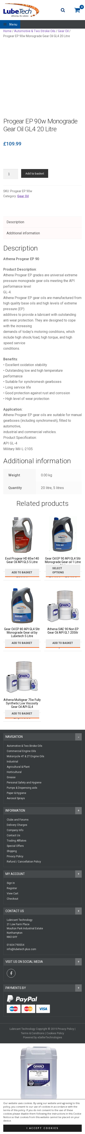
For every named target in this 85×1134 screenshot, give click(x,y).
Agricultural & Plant (18, 766)
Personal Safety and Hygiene (24, 782)
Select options (58, 570)
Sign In (11, 883)
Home (7, 31)
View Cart (12, 893)
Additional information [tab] (23, 233)
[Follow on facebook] (11, 973)
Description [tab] (15, 222)
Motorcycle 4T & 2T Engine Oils (25, 756)
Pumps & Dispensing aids (22, 787)
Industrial (12, 761)
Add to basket (35, 173)
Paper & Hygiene (16, 793)
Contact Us (13, 835)
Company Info (15, 830)
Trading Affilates (16, 840)
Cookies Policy (55, 1033)
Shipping (12, 851)
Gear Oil (63, 31)
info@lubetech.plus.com (21, 949)
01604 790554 (15, 944)
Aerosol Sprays (16, 798)
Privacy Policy (15, 856)
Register (12, 888)
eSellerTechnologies (49, 1037)
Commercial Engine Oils (21, 751)
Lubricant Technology (22, 1028)
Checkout (12, 898)
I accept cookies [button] (43, 1128)
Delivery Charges (17, 824)
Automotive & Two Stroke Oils (34, 31)
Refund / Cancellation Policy (24, 861)
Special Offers (15, 845)
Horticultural (14, 772)
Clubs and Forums (18, 819)
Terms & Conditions (32, 1033)
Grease (11, 777)
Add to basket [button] (22, 572)
